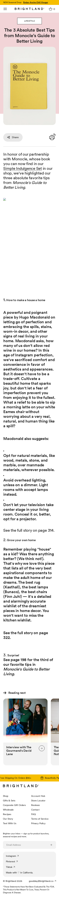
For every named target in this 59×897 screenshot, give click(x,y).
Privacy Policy (38, 823)
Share (15, 137)
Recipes (7, 814)
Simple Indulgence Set (22, 168)
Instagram (11, 856)
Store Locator (38, 800)
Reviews (35, 805)
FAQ (33, 814)
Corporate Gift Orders (14, 805)
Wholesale (8, 809)
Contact (35, 809)
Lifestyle (29, 21)
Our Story (8, 818)
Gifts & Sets (9, 800)
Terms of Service (40, 818)
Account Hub (38, 796)
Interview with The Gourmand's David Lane (18, 750)
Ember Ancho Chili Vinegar (35, 2)
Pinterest (10, 861)
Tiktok (9, 867)
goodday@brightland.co (41, 881)
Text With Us (9, 823)
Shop (5, 796)
